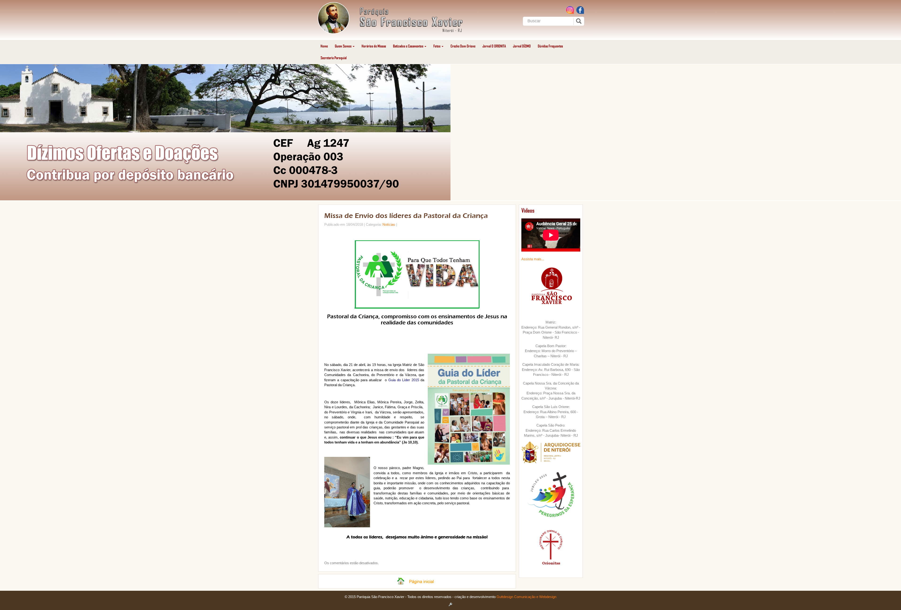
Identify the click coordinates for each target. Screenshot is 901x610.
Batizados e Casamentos (408, 46)
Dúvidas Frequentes (550, 46)
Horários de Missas (374, 46)
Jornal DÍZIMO (522, 46)
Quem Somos (343, 46)
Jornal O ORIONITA (494, 46)
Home (324, 46)
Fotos (437, 46)
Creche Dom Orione (462, 46)
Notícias (388, 224)
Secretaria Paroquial (334, 57)
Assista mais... (532, 259)
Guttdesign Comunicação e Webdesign (526, 597)
